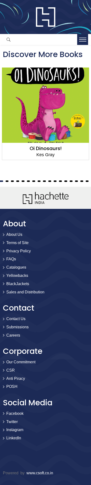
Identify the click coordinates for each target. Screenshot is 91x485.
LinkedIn (13, 438)
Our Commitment (20, 362)
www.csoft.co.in (39, 473)
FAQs (11, 259)
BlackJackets (17, 284)
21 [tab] (87, 181)
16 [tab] (60, 181)
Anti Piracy (15, 378)
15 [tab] (55, 181)
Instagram (14, 430)
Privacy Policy (18, 251)
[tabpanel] (45, 114)
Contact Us (15, 319)
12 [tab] (39, 181)
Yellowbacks (17, 275)
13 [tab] (44, 181)
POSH (11, 386)
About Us (14, 234)
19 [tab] (76, 181)
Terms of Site (17, 243)
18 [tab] (71, 181)
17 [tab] (65, 181)
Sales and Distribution (25, 292)
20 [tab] (81, 181)
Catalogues (16, 267)
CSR (10, 370)
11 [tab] (33, 181)
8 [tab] (17, 181)
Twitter (12, 422)
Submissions (17, 327)
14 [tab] (49, 181)
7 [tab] (12, 181)
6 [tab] (7, 181)
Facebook (15, 413)
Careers (13, 335)
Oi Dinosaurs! (46, 148)
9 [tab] (23, 181)
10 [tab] (28, 181)
